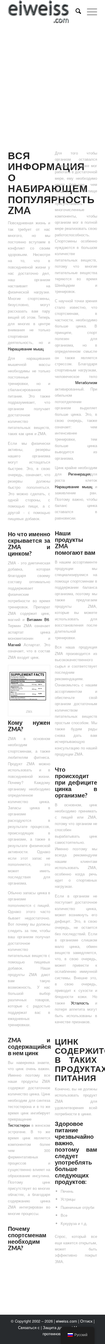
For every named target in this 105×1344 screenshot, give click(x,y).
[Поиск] (75, 11)
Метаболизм (76, 382)
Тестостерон (19, 1125)
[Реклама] (52, 94)
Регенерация (79, 474)
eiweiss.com (66, 1321)
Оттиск (86, 1321)
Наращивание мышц (25, 349)
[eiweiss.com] (43, 11)
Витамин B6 (38, 619)
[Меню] (89, 11)
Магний (14, 644)
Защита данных (57, 1327)
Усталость (80, 1003)
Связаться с (29, 1327)
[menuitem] (75, 11)
